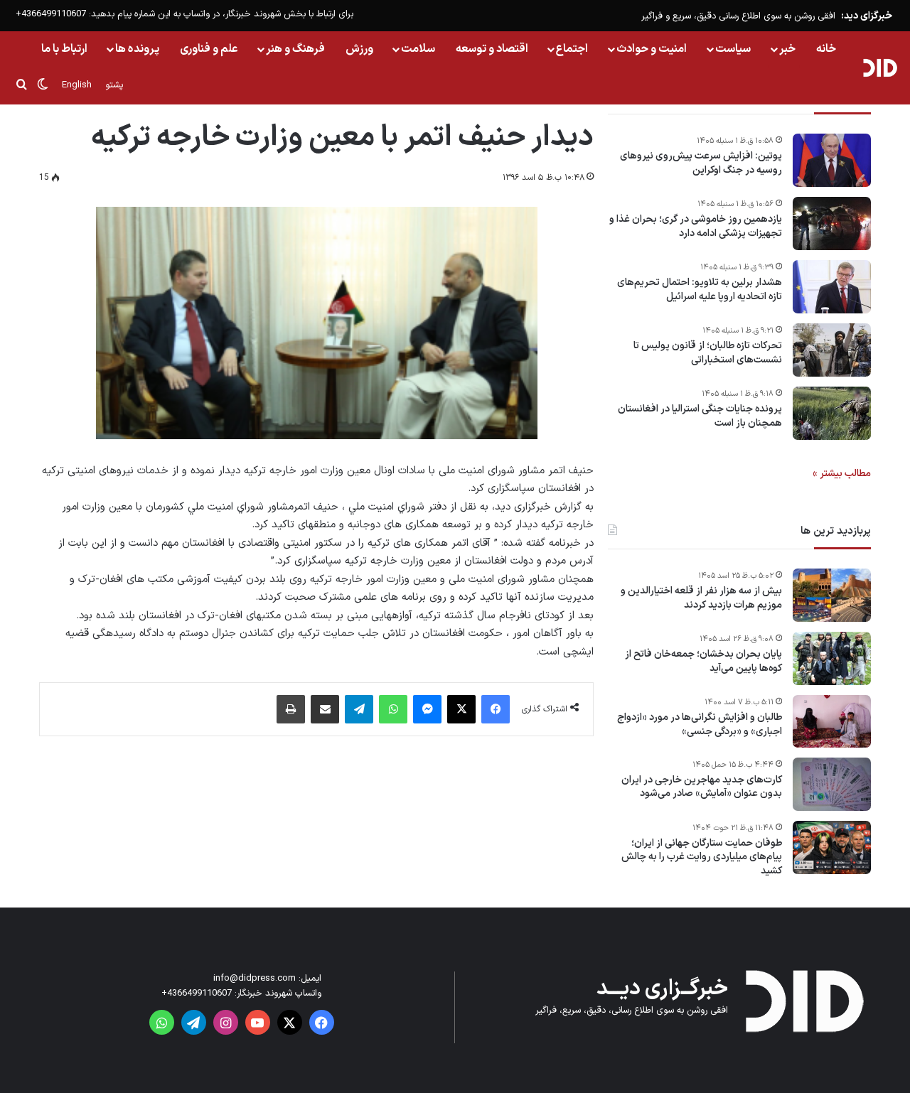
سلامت (418, 49)
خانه (826, 49)
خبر (787, 49)
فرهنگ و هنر (295, 49)
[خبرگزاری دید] (879, 67)
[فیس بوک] (495, 709)
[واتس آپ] (393, 709)
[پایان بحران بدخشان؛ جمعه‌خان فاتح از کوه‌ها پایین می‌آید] (832, 658)
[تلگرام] (359, 709)
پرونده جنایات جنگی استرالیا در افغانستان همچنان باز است (700, 416)
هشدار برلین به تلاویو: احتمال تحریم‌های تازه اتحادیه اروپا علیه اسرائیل (699, 289)
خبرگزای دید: (866, 16)
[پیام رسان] (427, 709)
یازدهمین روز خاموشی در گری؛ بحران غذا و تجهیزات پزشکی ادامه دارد (695, 226)
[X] (461, 709)
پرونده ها (137, 49)
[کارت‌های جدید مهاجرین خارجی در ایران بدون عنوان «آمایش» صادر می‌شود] (832, 784)
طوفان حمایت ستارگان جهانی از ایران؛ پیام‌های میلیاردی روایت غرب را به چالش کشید (701, 857)
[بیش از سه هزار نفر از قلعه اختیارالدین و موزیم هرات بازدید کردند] (832, 595)
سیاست (733, 49)
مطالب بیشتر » (842, 473)
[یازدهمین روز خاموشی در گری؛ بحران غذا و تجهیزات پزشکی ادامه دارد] (832, 223)
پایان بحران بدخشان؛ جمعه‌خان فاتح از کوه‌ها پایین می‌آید (703, 661)
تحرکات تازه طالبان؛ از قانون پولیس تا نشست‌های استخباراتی (707, 353)
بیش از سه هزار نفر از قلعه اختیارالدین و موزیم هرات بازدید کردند (701, 598)
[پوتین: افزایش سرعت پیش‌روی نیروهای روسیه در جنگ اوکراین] (832, 160)
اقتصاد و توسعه (492, 49)
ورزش (359, 49)
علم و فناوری (209, 49)
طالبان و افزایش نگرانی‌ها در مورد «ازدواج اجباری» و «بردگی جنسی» (699, 724)
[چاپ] (291, 709)
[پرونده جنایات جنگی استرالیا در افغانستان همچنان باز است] (832, 413)
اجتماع (572, 49)
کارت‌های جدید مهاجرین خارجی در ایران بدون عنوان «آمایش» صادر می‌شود (701, 787)
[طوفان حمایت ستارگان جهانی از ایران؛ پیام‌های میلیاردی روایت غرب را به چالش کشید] (832, 847)
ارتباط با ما (64, 49)
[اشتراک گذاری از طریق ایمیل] (325, 709)
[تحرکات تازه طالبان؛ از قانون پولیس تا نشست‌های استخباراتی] (832, 350)
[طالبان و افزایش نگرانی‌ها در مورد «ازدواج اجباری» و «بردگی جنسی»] (832, 721)
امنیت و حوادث (651, 49)
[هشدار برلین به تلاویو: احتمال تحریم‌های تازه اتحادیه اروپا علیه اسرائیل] (832, 286)
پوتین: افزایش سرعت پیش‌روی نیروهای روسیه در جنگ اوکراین (701, 163)
